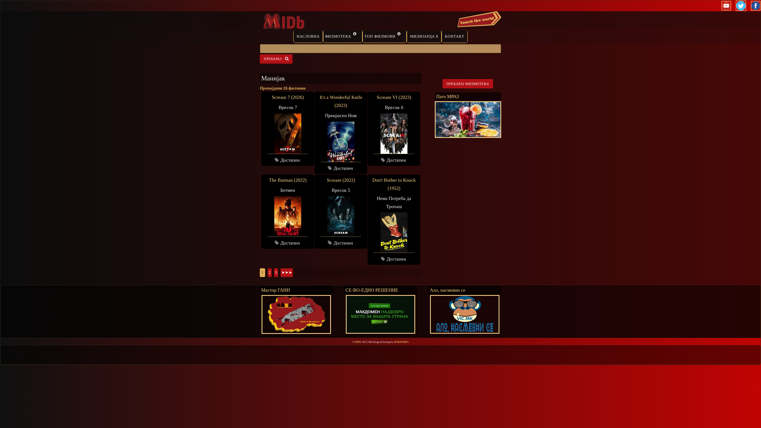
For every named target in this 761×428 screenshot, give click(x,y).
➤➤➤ (286, 272)
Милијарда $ (424, 36)
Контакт (454, 36)
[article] (288, 128)
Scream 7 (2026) (288, 97)
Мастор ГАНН (275, 290)
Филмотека (338, 36)
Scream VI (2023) (394, 97)
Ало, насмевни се (447, 290)
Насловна (308, 36)
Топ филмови (379, 36)
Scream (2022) (341, 180)
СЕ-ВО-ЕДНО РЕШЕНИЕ (371, 290)
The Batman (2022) (288, 180)
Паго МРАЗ (447, 96)
